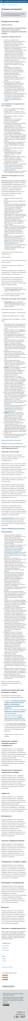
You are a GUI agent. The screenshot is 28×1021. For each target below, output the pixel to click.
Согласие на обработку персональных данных (13, 528)
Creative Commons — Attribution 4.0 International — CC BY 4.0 (13, 1000)
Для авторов (5, 948)
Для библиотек (5, 950)
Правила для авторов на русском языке (11, 440)
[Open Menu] (1, 1)
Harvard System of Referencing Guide (12, 98)
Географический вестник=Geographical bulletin (15, 1)
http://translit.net (6, 283)
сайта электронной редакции (11, 575)
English (4, 958)
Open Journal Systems (7, 967)
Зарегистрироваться (15, 15)
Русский (4, 961)
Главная (3, 4)
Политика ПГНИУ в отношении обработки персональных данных (13, 994)
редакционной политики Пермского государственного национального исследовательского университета (13, 551)
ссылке (6, 234)
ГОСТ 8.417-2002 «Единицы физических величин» (13, 168)
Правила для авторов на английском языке (12, 443)
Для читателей (5, 945)
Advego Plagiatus (15, 606)
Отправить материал (8, 986)
